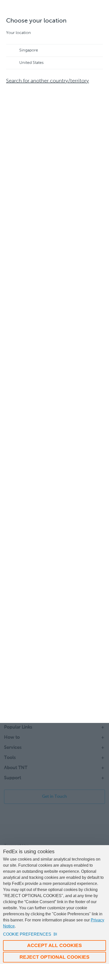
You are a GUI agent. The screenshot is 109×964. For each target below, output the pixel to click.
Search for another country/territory (47, 81)
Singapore (28, 50)
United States (31, 63)
